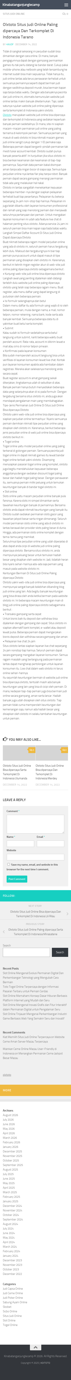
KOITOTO (45, 1362)
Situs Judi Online (14, 14)
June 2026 (9, 1124)
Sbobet (7, 1307)
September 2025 (13, 1165)
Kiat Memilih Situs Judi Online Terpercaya (27, 1037)
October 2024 (11, 1215)
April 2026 (9, 1133)
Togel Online (10, 1325)
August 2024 (10, 1224)
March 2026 (10, 1138)
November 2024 (12, 1210)
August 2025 (10, 1169)
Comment (13, 811)
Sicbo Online (10, 1311)
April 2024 (9, 1242)
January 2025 (10, 1201)
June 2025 (9, 1178)
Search (7, 945)
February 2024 (11, 1251)
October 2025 (11, 1160)
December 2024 (12, 1206)
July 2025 (8, 1174)
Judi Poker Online (13, 1297)
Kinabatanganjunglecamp (21, 4)
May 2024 (9, 1237)
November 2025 (12, 1156)
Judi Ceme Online (13, 1293)
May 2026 (9, 1128)
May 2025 (9, 1183)
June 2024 (9, 1233)
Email (41, 837)
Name (11, 837)
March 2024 (10, 1246)
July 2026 (8, 1119)
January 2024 (10, 1255)
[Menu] (66, 4)
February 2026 (11, 1142)
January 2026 (10, 1147)
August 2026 (10, 1115)
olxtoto (7, 1075)
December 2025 (12, 1151)
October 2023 (11, 1269)
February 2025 (11, 1196)
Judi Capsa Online (13, 1288)
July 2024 (8, 1228)
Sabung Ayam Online (15, 1302)
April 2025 (9, 1187)
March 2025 (10, 1192)
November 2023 (12, 1265)
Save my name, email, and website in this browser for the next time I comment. (32, 867)
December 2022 (12, 1274)
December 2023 (12, 1260)
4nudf (10, 44)
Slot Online (9, 1320)
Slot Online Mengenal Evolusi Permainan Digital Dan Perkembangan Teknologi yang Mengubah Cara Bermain (33, 977)
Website (11, 850)
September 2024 (13, 1219)
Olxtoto (7, 115)
